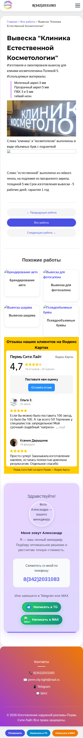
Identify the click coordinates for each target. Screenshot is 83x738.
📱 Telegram (41, 686)
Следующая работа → (41, 232)
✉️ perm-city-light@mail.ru (41, 679)
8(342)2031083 (44, 5)
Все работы (27, 21)
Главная (12, 21)
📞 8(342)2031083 (41, 673)
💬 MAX (41, 693)
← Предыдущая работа (42, 212)
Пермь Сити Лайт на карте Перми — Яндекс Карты (42, 469)
